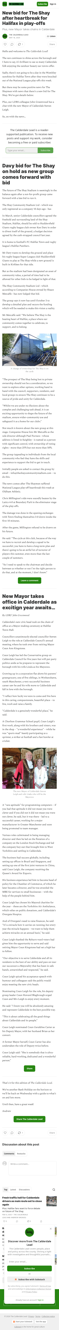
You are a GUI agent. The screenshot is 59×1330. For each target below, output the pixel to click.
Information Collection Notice (38, 1289)
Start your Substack (24, 1321)
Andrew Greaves (18, 1218)
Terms (37, 1316)
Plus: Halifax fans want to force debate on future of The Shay (21, 1210)
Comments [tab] (9, 1153)
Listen (53, 36)
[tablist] (14, 1154)
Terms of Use (45, 1286)
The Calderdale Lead (18, 35)
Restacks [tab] (21, 1153)
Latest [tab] (13, 1189)
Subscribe (42, 4)
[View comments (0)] (12, 44)
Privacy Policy (31, 1291)
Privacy (31, 1316)
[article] (29, 1209)
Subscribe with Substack (31, 1279)
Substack (17, 1327)
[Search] (54, 1189)
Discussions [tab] (24, 1189)
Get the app (41, 1321)
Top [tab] (5, 1189)
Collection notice (48, 1316)
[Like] (5, 44)
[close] (50, 1228)
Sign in (53, 4)
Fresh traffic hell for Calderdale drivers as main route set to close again (22, 1201)
